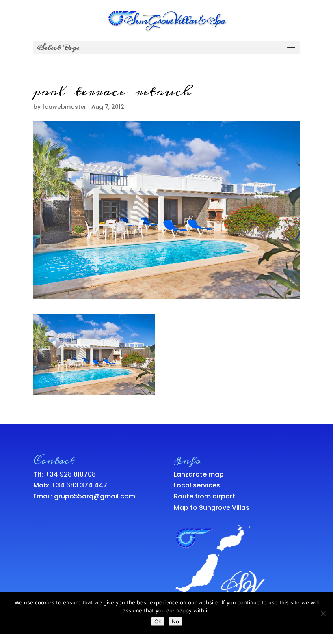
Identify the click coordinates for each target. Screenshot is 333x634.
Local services (197, 485)
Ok (157, 621)
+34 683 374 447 (79, 485)
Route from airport (204, 496)
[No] (323, 613)
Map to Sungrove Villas (211, 507)
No (175, 621)
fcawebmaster (64, 107)
